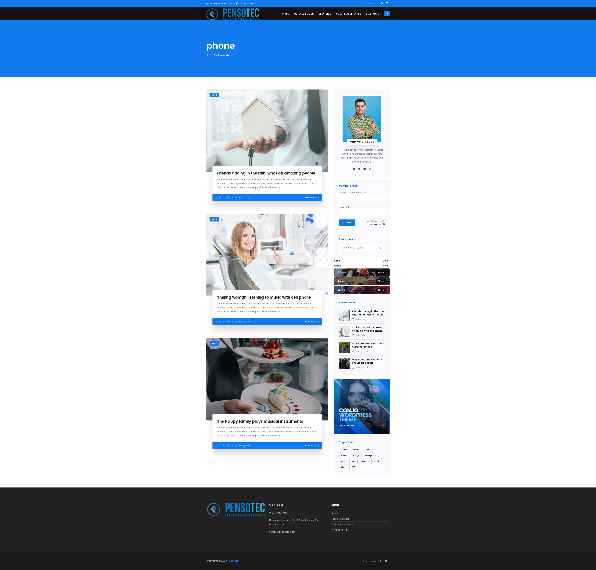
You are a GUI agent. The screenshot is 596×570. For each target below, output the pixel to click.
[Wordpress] (370, 169)
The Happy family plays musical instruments (260, 421)
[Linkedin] (387, 3)
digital (344, 461)
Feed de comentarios (342, 524)
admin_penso (244, 198)
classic (369, 450)
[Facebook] (381, 3)
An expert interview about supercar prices (368, 345)
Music (214, 95)
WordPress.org (339, 529)
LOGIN (347, 222)
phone (344, 467)
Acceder (335, 513)
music (377, 461)
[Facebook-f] (380, 561)
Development (370, 455)
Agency (344, 450)
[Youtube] (364, 169)
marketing (365, 461)
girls (353, 461)
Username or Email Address (352, 192)
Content (344, 455)
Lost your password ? (376, 224)
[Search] (380, 248)
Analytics (357, 450)
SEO (353, 467)
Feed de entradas (340, 518)
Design (356, 455)
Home (209, 55)
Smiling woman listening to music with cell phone (264, 297)
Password (344, 207)
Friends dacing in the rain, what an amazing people (266, 173)
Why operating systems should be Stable (367, 361)
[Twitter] (359, 169)
